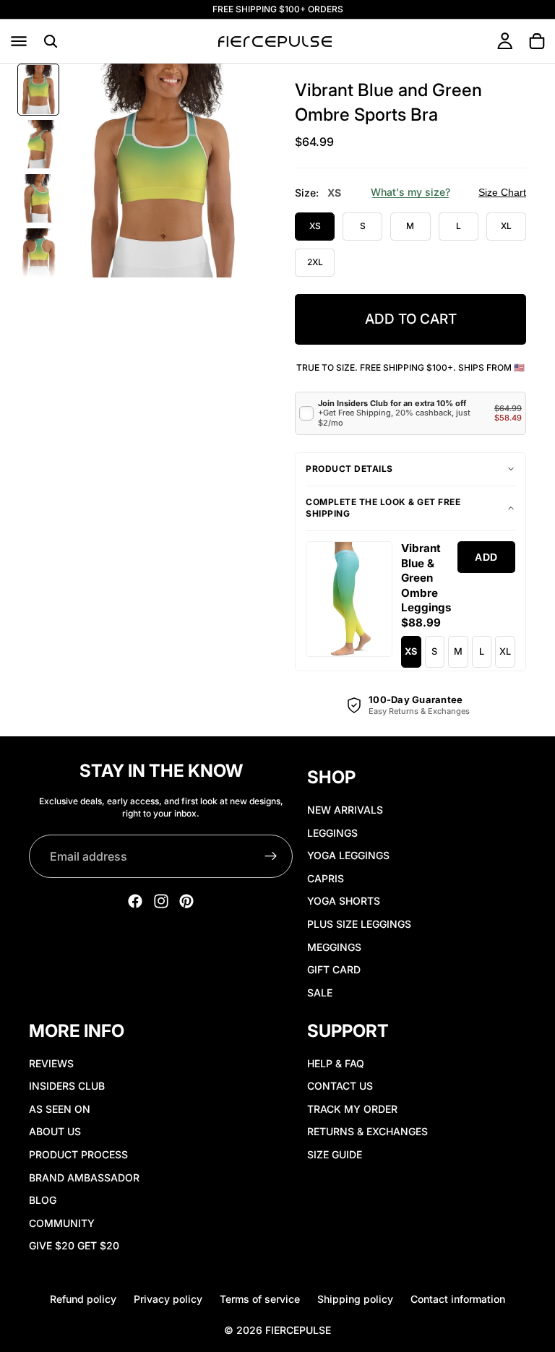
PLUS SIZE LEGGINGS (359, 924)
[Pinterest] (186, 901)
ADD (486, 557)
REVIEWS (51, 1063)
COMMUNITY (62, 1223)
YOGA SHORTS (343, 901)
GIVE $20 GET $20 (74, 1246)
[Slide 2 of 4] (38, 144)
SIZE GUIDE (334, 1154)
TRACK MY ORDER (352, 1109)
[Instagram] (161, 901)
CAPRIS (325, 878)
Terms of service (260, 1299)
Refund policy (83, 1299)
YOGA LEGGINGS (348, 855)
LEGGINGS (332, 833)
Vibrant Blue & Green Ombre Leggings (426, 577)
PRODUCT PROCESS (78, 1154)
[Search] (50, 41)
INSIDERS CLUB (67, 1086)
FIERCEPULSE (298, 1330)
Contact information (457, 1299)
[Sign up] (271, 856)
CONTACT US (340, 1086)
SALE (319, 992)
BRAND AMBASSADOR (84, 1177)
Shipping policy (355, 1299)
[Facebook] (135, 901)
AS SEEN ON (59, 1109)
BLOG (42, 1200)
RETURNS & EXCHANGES (367, 1132)
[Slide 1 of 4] (38, 89)
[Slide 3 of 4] (38, 198)
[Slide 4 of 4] (38, 252)
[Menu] (19, 41)
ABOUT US (55, 1132)
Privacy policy (168, 1299)
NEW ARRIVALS (345, 810)
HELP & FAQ (335, 1063)
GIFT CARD (334, 969)
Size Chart (502, 192)
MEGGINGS (334, 947)
